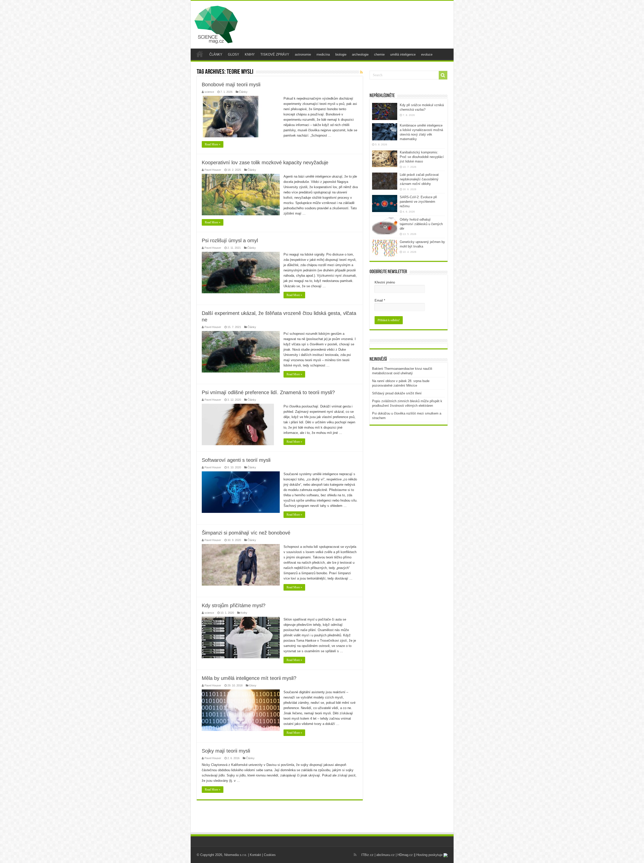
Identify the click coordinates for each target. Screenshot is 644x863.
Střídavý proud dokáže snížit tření (397, 393)
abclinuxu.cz (385, 855)
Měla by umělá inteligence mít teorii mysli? (249, 678)
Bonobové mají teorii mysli (231, 84)
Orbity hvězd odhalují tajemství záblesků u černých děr (421, 224)
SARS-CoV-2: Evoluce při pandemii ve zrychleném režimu (418, 201)
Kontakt (255, 855)
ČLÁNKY (215, 54)
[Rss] (355, 855)
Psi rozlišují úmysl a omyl (230, 240)
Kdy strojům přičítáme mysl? (233, 605)
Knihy (243, 612)
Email (380, 300)
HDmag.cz (405, 855)
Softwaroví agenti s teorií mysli (236, 460)
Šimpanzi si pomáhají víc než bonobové (246, 533)
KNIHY (250, 54)
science (209, 91)
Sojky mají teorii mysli (226, 751)
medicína (323, 54)
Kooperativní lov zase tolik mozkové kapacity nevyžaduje (265, 162)
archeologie (360, 54)
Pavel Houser (213, 169)
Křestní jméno (385, 282)
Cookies (270, 855)
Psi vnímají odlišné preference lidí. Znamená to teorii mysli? (268, 392)
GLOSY (233, 54)
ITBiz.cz (367, 855)
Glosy (252, 685)
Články (243, 91)
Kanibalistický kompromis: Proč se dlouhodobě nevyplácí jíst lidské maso (422, 156)
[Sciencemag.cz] (216, 24)
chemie (379, 54)
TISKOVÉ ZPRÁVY (274, 54)
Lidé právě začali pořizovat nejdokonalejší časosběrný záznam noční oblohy (419, 179)
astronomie (303, 54)
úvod (199, 54)
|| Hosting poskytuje (429, 855)
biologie (340, 54)
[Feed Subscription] (361, 72)
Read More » (212, 144)
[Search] (443, 75)
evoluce (426, 54)
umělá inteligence (403, 54)
